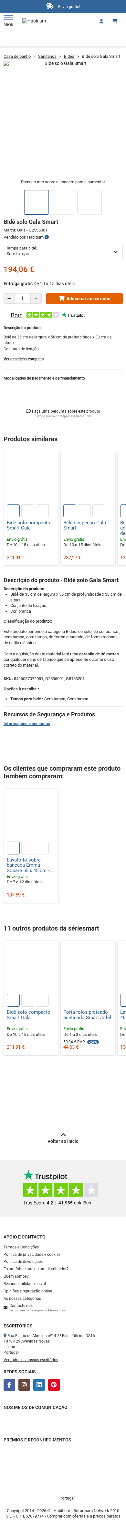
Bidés (69, 56)
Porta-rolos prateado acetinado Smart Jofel (87, 1015)
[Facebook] (9, 1385)
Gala (21, 230)
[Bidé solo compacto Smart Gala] (31, 478)
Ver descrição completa (24, 359)
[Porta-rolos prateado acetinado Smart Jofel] (88, 968)
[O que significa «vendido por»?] (47, 237)
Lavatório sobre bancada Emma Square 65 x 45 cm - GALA (28, 865)
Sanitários (47, 56)
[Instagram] (24, 1385)
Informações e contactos (27, 723)
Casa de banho (17, 56)
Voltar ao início (63, 1141)
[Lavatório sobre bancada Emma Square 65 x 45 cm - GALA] (31, 815)
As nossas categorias (22, 1298)
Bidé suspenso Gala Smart (84, 525)
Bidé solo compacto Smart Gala (28, 525)
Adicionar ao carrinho (88, 298)
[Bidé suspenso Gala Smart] (88, 478)
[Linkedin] (39, 1385)
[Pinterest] (54, 1385)
